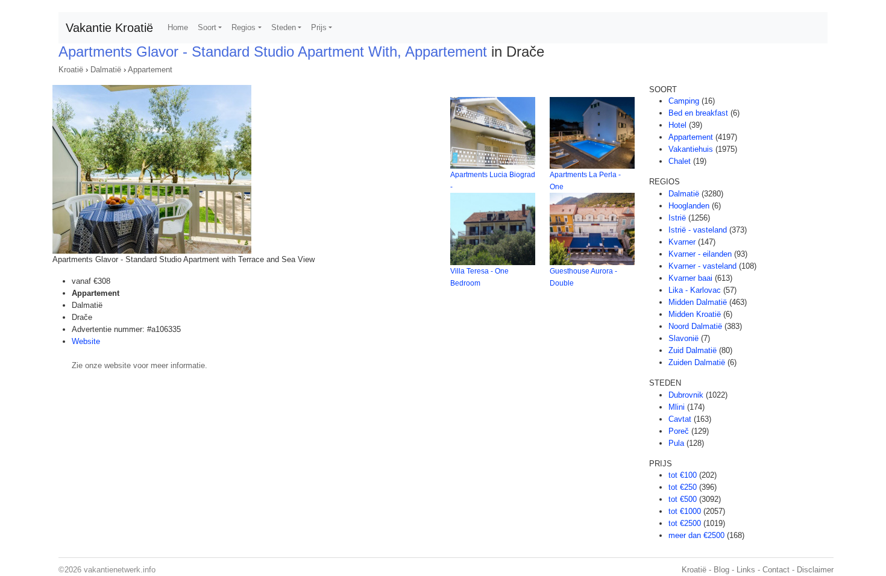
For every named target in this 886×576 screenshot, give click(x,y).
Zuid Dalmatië (692, 350)
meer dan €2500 (696, 535)
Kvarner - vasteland (702, 266)
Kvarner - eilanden (700, 253)
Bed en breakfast (698, 112)
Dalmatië (105, 69)
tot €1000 (684, 511)
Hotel (677, 125)
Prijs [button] (319, 27)
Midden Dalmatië (697, 302)
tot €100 (682, 475)
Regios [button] (243, 27)
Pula (676, 443)
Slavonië (683, 338)
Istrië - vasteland (697, 229)
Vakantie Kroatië (109, 27)
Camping (683, 100)
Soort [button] (207, 27)
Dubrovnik (685, 394)
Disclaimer (815, 569)
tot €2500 (684, 523)
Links (746, 569)
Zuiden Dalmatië (696, 362)
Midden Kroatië (694, 314)
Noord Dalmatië (695, 326)
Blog (721, 569)
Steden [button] (283, 27)
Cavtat (679, 419)
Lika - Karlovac (694, 290)
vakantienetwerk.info (120, 569)
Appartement (150, 69)
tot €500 (682, 499)
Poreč (678, 431)
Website (86, 341)
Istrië (677, 217)
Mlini (676, 407)
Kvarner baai (690, 278)
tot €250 (682, 487)
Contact (776, 569)
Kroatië (70, 69)
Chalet (679, 161)
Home (178, 27)
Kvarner (682, 241)
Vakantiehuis (690, 149)
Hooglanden (688, 205)
